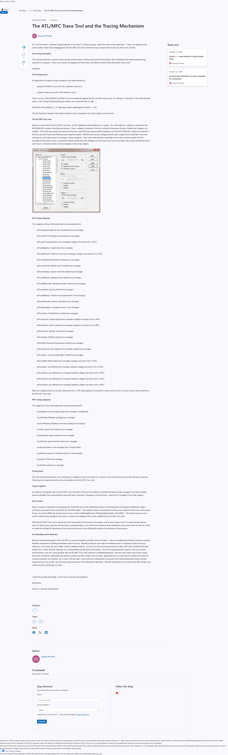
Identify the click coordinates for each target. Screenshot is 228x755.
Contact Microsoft (31, 754)
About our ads (96, 754)
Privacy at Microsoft (31, 748)
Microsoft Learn (128, 746)
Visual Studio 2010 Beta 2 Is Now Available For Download (187, 77)
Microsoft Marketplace (187, 746)
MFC (41, 621)
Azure (105, 746)
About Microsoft (6, 748)
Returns (170, 740)
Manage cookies (50, 754)
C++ (35, 610)
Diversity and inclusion (54, 748)
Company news (18, 748)
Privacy (41, 754)
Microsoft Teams (69, 746)
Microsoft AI (4, 746)
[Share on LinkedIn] (46, 633)
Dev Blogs (22, 10)
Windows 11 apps (117, 740)
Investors (42, 748)
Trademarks (70, 754)
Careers (223, 746)
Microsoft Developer (115, 746)
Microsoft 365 (39, 746)
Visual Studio (215, 746)
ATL (34, 621)
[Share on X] (40, 633)
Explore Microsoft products (101, 740)
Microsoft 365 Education (72, 743)
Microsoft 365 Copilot (84, 746)
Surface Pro (4, 740)
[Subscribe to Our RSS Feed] (117, 694)
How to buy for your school (91, 743)
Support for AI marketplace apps (146, 746)
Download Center (142, 740)
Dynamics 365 (28, 746)
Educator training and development (114, 743)
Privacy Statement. (83, 714)
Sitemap (22, 754)
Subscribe (41, 721)
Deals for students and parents (139, 743)
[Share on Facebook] (34, 633)
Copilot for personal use (82, 740)
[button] (66, 212)
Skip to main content (7, 1)
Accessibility (67, 748)
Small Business (97, 746)
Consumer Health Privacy (9, 754)
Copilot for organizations (64, 740)
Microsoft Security (15, 746)
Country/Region (43, 705)
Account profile (130, 740)
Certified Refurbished (191, 740)
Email (39, 694)
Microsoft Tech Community (168, 746)
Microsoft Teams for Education (51, 743)
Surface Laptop (14, 740)
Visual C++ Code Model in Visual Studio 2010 (186, 57)
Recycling (87, 754)
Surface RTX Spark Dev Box (45, 740)
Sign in (4, 12)
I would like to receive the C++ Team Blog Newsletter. (63, 714)
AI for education (156, 743)
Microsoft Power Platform (53, 746)
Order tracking (178, 740)
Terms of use (60, 754)
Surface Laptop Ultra (27, 740)
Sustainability (76, 748)
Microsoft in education (16, 743)
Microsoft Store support (158, 740)
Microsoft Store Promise (208, 740)
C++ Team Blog (35, 10)
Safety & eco (79, 754)
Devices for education (32, 743)
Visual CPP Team (45, 36)
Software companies (202, 746)
